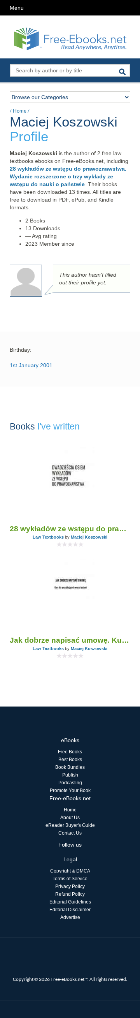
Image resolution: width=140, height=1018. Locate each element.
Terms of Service (70, 878)
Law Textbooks (48, 537)
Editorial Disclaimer (70, 909)
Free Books (70, 752)
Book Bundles (70, 767)
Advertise (70, 917)
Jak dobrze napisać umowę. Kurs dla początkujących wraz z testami (70, 640)
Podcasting (70, 782)
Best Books (70, 759)
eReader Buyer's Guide (70, 825)
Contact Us (70, 833)
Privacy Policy (70, 886)
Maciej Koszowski (89, 537)
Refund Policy (70, 894)
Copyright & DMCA (70, 871)
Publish (70, 775)
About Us (70, 817)
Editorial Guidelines (70, 902)
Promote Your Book (70, 790)
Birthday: (21, 350)
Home (19, 111)
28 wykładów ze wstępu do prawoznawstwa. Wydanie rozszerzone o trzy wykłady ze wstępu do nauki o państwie (68, 176)
